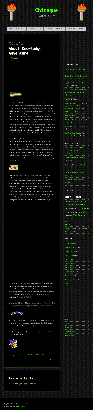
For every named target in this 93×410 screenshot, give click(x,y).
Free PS (67, 99)
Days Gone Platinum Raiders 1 (75, 172)
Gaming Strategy (54, 29)
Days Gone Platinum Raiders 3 (75, 157)
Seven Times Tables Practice (74, 179)
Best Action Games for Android (75, 126)
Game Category (16, 29)
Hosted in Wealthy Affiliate (17, 406)
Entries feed (68, 327)
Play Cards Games (83, 208)
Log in (67, 323)
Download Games (49, 360)
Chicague (46, 10)
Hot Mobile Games (71, 267)
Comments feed (70, 331)
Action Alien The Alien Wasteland (76, 119)
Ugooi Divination (70, 201)
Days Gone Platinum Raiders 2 (75, 165)
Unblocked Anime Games (73, 69)
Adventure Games (22, 355)
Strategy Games (75, 29)
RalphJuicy (68, 222)
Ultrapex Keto (69, 228)
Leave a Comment (15, 42)
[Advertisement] (32, 76)
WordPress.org (69, 335)
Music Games (31, 355)
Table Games (69, 284)
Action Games (69, 243)
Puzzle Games (69, 276)
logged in (20, 383)
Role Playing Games (71, 280)
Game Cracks (35, 29)
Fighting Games (70, 251)
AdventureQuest (15, 360)
